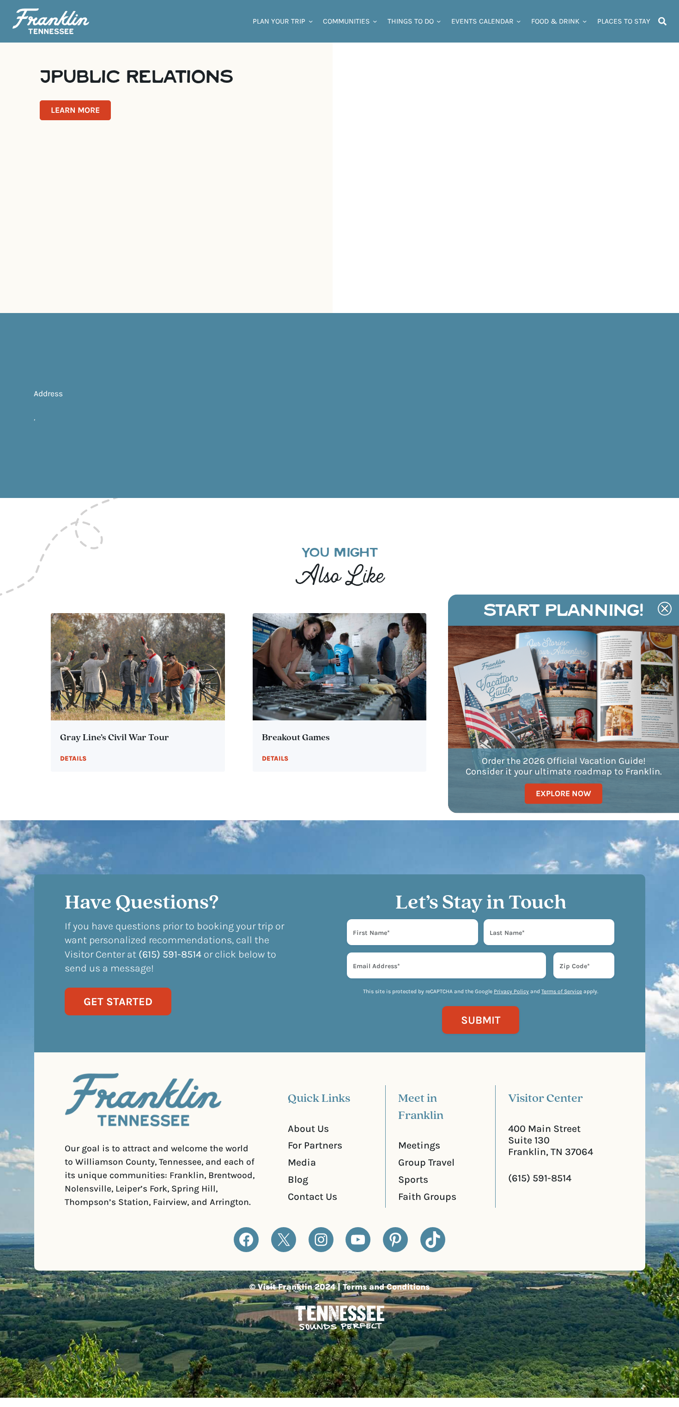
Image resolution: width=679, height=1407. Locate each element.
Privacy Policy (511, 991)
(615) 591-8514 (539, 1178)
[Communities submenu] (375, 21)
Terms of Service (561, 991)
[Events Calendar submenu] (518, 21)
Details (73, 758)
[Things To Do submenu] (438, 21)
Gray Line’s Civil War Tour (114, 738)
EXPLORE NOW (563, 793)
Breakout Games (296, 738)
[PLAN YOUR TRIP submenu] (311, 21)
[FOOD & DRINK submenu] (584, 21)
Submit (480, 1020)
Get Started (118, 1001)
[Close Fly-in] (665, 608)
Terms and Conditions (386, 1286)
